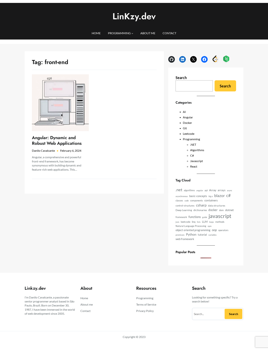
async (229, 190)
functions (195, 217)
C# (192, 155)
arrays (222, 190)
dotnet (229, 210)
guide (204, 217)
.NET (193, 144)
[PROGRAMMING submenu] (132, 33)
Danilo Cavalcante (43, 150)
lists (199, 222)
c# (228, 195)
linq (193, 222)
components (196, 200)
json (177, 222)
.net (179, 189)
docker (213, 210)
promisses (180, 235)
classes (179, 200)
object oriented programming (193, 230)
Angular (188, 117)
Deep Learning (184, 210)
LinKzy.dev (134, 16)
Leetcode (188, 133)
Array (212, 190)
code (187, 200)
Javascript (196, 161)
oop (214, 230)
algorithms (189, 190)
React (193, 166)
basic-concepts (198, 196)
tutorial (202, 234)
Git (185, 128)
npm (209, 226)
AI (184, 111)
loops (211, 222)
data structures (216, 205)
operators (223, 230)
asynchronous (182, 196)
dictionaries (200, 210)
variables (212, 235)
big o (211, 196)
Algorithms (197, 150)
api (206, 190)
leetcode (185, 221)
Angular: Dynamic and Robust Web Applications (57, 140)
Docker (187, 122)
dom (221, 210)
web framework (185, 239)
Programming (191, 139)
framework (181, 217)
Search (181, 77)
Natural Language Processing (191, 226)
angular (199, 190)
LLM (205, 221)
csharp (201, 205)
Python (191, 234)
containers (211, 200)
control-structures (185, 205)
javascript (220, 216)
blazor (219, 195)
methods (219, 222)
